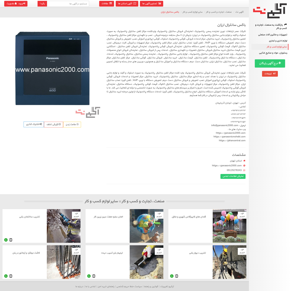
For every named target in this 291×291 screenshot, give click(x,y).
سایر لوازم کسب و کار (277, 47)
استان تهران (236, 161)
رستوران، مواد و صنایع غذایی (273, 53)
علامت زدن (71, 124)
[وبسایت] (10, 240)
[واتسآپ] (6, 240)
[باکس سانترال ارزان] (52, 70)
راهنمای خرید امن (106, 286)
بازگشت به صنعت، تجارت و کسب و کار (271, 26)
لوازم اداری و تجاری (278, 41)
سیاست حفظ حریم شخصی (129, 286)
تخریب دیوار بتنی (197, 253)
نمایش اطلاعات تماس (233, 176)
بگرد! (42, 3)
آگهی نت (239, 12)
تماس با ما (90, 286)
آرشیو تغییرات (167, 286)
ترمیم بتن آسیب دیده (112, 253)
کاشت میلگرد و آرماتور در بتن (26, 253)
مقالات (105, 3)
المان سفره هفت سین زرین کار (108, 217)
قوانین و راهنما (151, 286)
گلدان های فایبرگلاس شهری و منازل (189, 217)
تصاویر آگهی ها (150, 3)
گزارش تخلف (52, 124)
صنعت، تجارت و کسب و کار (219, 12)
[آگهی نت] (270, 10)
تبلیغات (268, 73)
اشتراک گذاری (33, 124)
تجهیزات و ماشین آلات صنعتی (272, 34)
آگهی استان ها (125, 3)
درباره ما (79, 286)
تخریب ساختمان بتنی (29, 217)
